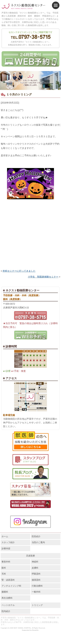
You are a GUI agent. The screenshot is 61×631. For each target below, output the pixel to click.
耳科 (4, 573)
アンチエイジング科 (11, 586)
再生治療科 (7, 598)
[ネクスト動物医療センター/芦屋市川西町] (23, 6)
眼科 (4, 568)
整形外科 (6, 561)
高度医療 (30, 555)
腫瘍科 (5, 592)
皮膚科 (35, 568)
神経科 (35, 561)
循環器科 (36, 580)
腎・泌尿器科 (8, 580)
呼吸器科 (36, 573)
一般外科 (36, 592)
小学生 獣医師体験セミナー (43, 276)
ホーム (5, 536)
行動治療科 (37, 586)
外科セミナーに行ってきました (19, 271)
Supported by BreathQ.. (30, 630)
